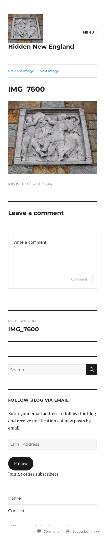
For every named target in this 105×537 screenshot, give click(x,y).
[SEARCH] (91, 369)
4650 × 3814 (42, 184)
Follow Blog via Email (38, 400)
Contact (16, 510)
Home (14, 498)
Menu (88, 32)
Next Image (49, 71)
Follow (21, 463)
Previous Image (21, 71)
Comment (79, 279)
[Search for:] (47, 369)
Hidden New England (41, 46)
